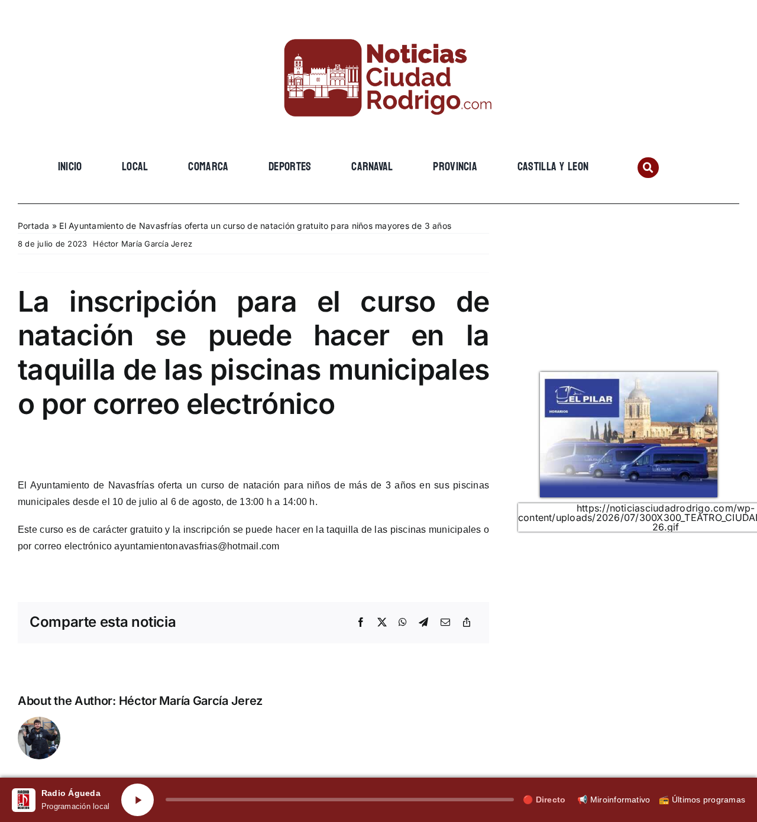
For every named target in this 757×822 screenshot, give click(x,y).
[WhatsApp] (403, 622)
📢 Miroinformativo (613, 799)
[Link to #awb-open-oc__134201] (648, 167)
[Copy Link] (466, 622)
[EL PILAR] (628, 377)
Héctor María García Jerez (142, 243)
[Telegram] (423, 622)
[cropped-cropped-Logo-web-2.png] (378, 28)
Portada (34, 226)
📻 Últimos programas (702, 799)
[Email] (445, 622)
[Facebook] (360, 622)
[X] (382, 622)
